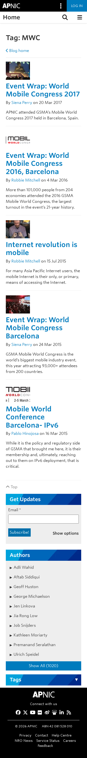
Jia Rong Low (26, 615)
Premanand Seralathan (35, 644)
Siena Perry (21, 102)
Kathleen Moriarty (30, 635)
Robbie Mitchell (25, 180)
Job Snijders (25, 625)
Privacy (25, 735)
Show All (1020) (43, 665)
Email (14, 510)
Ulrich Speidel (26, 654)
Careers (69, 740)
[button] (64, 17)
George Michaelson (32, 596)
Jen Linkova (24, 606)
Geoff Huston (26, 586)
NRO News (24, 740)
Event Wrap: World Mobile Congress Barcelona (37, 328)
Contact (41, 735)
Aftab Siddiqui (27, 577)
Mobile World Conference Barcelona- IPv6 (32, 417)
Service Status (47, 740)
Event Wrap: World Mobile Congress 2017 (43, 90)
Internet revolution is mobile (41, 249)
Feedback (45, 745)
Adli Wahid (24, 567)
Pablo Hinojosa (25, 433)
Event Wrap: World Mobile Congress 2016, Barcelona (37, 163)
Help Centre (62, 735)
